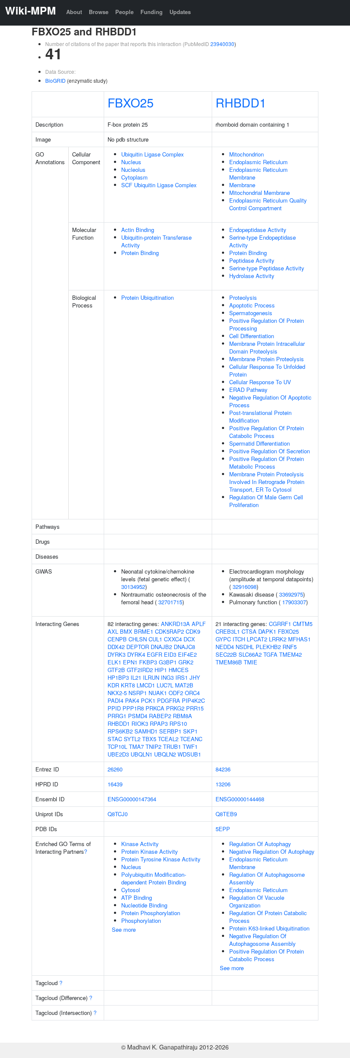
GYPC (223, 639)
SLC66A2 (250, 654)
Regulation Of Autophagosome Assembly (267, 878)
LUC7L (165, 685)
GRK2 (185, 662)
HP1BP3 (118, 677)
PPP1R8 (133, 708)
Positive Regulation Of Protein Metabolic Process (266, 462)
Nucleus (131, 162)
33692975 (291, 594)
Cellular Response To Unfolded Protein (267, 370)
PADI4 (115, 700)
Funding (151, 12)
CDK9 (193, 631)
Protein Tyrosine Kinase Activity (161, 859)
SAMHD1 (146, 731)
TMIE (250, 662)
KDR (113, 685)
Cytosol (130, 890)
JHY (195, 677)
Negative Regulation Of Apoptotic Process (270, 401)
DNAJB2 (161, 647)
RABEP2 (160, 716)
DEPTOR (137, 647)
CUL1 (155, 639)
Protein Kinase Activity (149, 851)
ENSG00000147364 (132, 799)
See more (124, 929)
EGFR (154, 654)
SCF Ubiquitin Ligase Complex (159, 185)
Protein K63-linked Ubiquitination (269, 928)
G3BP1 (168, 662)
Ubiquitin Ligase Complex (152, 154)
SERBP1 (170, 731)
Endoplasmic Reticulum (258, 162)
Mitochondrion (246, 154)
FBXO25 (131, 102)
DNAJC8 (184, 647)
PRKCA (155, 708)
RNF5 (290, 647)
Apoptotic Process (252, 305)
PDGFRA (168, 700)
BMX (126, 631)
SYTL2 (132, 739)
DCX (189, 639)
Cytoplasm (134, 177)
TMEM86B (229, 662)
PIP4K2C (193, 700)
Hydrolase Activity (251, 276)
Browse (98, 12)
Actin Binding (137, 230)
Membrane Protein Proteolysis (266, 359)
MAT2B (184, 685)
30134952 (133, 587)
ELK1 (114, 662)
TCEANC (191, 739)
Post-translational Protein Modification (260, 416)
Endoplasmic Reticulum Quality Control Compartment (268, 204)
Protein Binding (140, 253)
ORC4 (192, 693)
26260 (115, 769)
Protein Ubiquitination (147, 297)
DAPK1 (267, 631)
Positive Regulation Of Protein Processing (266, 324)
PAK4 (132, 700)
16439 (115, 784)
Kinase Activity (140, 844)
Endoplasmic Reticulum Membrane (258, 173)
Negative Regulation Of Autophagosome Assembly (262, 940)
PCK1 (148, 700)
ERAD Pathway (248, 390)
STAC (115, 739)
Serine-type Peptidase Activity (266, 268)
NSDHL (245, 647)
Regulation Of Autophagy (260, 844)
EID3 (170, 654)
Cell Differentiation (251, 336)
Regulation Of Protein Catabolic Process (268, 917)
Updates (180, 12)
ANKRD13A (175, 624)
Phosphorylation (141, 920)
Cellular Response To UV (260, 382)
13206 (223, 784)
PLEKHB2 (268, 647)
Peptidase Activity (251, 260)
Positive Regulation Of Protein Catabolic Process (266, 432)
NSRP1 (137, 693)
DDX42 (116, 647)
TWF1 (190, 746)
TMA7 (136, 746)
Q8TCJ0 (118, 814)
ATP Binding (136, 897)
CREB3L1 (228, 631)
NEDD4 (225, 647)
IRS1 (181, 677)
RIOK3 (139, 723)
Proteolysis (243, 297)
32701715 (170, 602)
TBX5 (149, 739)
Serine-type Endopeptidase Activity (262, 241)
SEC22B (226, 654)
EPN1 (130, 662)
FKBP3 (148, 662)
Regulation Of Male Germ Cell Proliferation (266, 501)
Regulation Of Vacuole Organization (256, 901)
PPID (114, 708)
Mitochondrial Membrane (259, 192)
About (74, 12)
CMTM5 (302, 624)
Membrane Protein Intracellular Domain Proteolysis (267, 347)
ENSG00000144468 (240, 799)
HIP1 (161, 670)
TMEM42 (290, 654)
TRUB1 (172, 746)
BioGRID (55, 80)
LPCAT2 (257, 639)
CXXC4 (173, 639)
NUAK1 (158, 693)
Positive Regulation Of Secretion (269, 451)
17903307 (294, 602)
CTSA (249, 631)
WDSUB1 (189, 754)
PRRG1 (117, 716)
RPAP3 (159, 723)
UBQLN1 (141, 754)
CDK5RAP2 (169, 631)
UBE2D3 (118, 754)
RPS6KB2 (120, 731)
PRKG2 (175, 708)
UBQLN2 (165, 754)
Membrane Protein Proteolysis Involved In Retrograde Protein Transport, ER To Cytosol (266, 481)
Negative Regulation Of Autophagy (272, 851)
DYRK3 (116, 654)
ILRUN (151, 677)
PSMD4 (137, 716)
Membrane (242, 185)
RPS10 (178, 723)
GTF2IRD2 (140, 670)
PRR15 (195, 708)
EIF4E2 (187, 654)
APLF (199, 624)
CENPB (117, 639)
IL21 (136, 677)
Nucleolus (133, 169)
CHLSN (137, 639)
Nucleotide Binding (144, 905)
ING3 (167, 677)
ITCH (239, 639)
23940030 (222, 43)
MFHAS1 (299, 639)
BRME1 (143, 631)
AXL (113, 631)
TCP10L (117, 746)
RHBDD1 (241, 102)
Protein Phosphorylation (150, 913)
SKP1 (190, 731)
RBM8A (182, 716)
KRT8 (128, 685)
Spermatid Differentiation (259, 443)
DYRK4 (136, 654)
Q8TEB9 (226, 814)
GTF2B (116, 670)
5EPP (223, 829)
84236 (223, 769)
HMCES (179, 670)
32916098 (245, 587)
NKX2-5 (117, 693)
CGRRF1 (280, 624)
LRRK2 (277, 639)
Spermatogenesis (250, 313)
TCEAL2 (168, 739)
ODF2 (176, 693)
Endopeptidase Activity (257, 230)
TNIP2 (153, 746)
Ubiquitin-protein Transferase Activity (156, 241)
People (124, 12)
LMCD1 (146, 685)
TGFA (270, 654)
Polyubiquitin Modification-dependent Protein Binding (153, 878)
